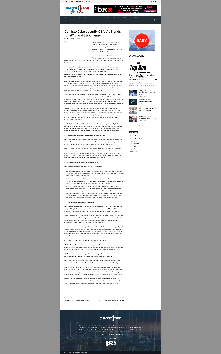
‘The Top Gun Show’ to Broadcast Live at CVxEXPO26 (142, 76)
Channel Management (136, 136)
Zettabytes (133, 154)
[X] (153, 1)
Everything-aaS (134, 151)
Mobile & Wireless (135, 146)
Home (65, 28)
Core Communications (136, 138)
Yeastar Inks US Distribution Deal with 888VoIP (77, 300)
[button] (155, 20)
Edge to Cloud (134, 149)
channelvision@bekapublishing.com (113, 334)
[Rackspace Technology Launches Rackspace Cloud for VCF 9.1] (133, 102)
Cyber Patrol (72, 28)
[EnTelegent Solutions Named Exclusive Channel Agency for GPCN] (133, 93)
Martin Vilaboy (132, 79)
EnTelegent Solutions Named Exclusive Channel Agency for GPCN (147, 92)
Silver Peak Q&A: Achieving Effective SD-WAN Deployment (111, 301)
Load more (142, 125)
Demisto (115, 56)
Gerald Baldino (70, 38)
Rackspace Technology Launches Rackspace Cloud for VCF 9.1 (147, 101)
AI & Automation (134, 143)
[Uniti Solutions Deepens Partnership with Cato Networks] (133, 119)
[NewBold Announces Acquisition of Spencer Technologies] (133, 111)
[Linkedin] (151, 1)
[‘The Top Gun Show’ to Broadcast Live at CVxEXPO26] (143, 66)
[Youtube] (156, 1)
